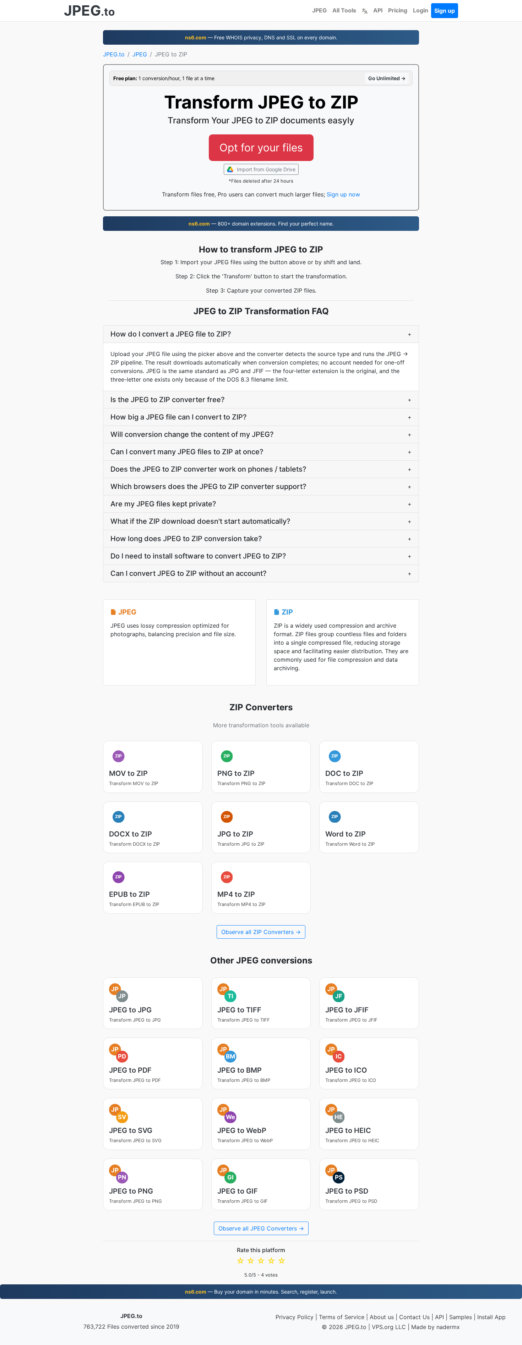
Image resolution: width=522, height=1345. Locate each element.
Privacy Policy (295, 1317)
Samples (460, 1317)
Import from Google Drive (265, 169)
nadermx (448, 1326)
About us (382, 1317)
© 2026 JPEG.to (344, 1326)
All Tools (344, 10)
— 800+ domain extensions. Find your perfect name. (261, 224)
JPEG (319, 10)
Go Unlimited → (387, 78)
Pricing (397, 10)
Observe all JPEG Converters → (261, 1228)
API (377, 10)
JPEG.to (114, 54)
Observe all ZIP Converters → (261, 931)
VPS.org (382, 1326)
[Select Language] (364, 10)
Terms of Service (341, 1317)
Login (420, 10)
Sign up (444, 10)
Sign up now (343, 194)
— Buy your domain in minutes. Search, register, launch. (261, 1292)
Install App (491, 1317)
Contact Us (414, 1317)
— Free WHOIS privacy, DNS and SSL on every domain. (261, 37)
